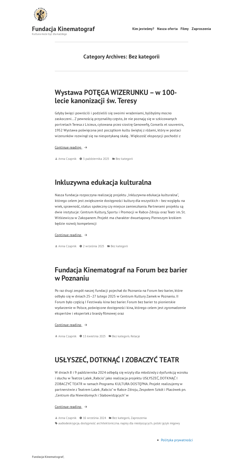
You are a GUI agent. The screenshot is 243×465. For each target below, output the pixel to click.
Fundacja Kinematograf (63, 29)
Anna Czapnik (67, 159)
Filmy (185, 28)
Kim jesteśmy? (143, 28)
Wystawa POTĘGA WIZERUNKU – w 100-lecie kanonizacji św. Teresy (116, 96)
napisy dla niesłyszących (136, 423)
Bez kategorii (124, 159)
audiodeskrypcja (68, 423)
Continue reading (78, 147)
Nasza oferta (167, 28)
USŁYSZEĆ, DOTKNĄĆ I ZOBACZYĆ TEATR (117, 359)
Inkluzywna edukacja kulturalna (103, 182)
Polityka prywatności (177, 440)
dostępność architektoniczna (100, 423)
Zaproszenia (201, 28)
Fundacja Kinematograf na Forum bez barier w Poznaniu (121, 273)
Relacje (135, 336)
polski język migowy (167, 423)
